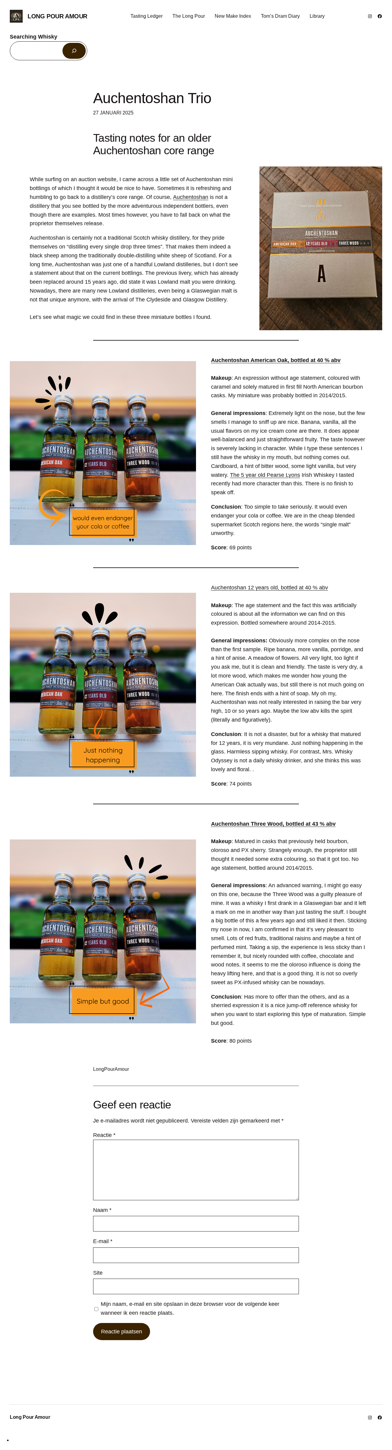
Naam (102, 1210)
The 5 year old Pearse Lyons (265, 475)
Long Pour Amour (57, 16)
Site (98, 1273)
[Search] (74, 51)
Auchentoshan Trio (152, 98)
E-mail (102, 1241)
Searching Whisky (33, 37)
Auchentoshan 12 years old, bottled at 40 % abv (269, 588)
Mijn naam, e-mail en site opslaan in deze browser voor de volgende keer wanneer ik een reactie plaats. (190, 1308)
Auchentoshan (190, 197)
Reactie (104, 1135)
